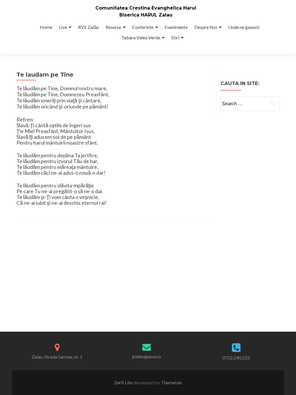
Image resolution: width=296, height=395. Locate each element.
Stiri (175, 37)
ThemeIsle (171, 382)
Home (46, 27)
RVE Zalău (88, 27)
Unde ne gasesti (243, 27)
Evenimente (176, 27)
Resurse (113, 27)
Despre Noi (205, 27)
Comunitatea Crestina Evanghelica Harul (145, 8)
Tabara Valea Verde (140, 37)
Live (63, 27)
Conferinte (142, 27)
